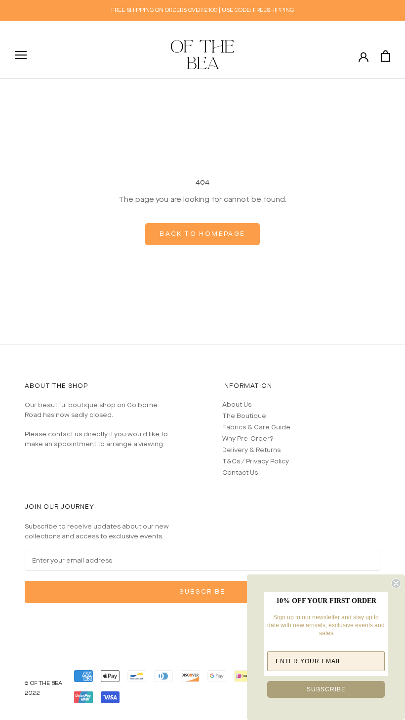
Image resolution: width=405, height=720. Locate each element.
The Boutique (244, 416)
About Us (236, 405)
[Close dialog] (396, 583)
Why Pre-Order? (248, 439)
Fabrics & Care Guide (256, 427)
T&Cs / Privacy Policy (255, 461)
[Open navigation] (21, 54)
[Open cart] (385, 56)
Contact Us (240, 473)
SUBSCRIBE (326, 689)
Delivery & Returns (251, 450)
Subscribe (202, 592)
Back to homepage (202, 234)
